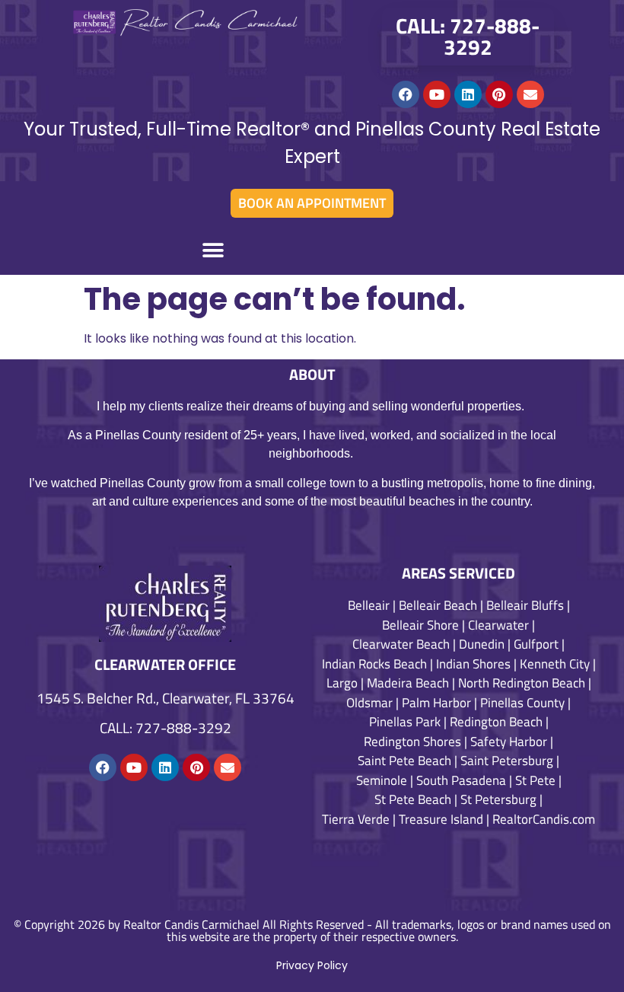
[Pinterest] (499, 94)
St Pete (535, 780)
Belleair (369, 605)
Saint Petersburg (506, 760)
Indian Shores (473, 664)
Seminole (381, 780)
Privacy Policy (312, 965)
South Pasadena (461, 780)
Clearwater (498, 625)
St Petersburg (498, 799)
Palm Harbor (436, 703)
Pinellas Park (405, 722)
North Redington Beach (521, 683)
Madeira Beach (408, 683)
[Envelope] (530, 94)
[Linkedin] (468, 94)
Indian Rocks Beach (374, 664)
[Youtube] (436, 94)
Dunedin (482, 644)
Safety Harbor (508, 741)
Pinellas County (522, 703)
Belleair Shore (420, 625)
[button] (213, 250)
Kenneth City (555, 664)
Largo (342, 683)
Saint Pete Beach (404, 760)
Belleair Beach (438, 605)
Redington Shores (412, 741)
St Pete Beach (412, 799)
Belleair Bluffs (525, 605)
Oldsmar (369, 703)
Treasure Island (441, 819)
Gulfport (536, 644)
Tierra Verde (356, 819)
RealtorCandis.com (543, 819)
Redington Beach (496, 722)
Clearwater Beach (401, 644)
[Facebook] (405, 94)
